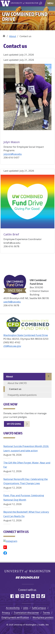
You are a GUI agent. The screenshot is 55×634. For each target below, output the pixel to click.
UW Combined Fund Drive (4, 35)
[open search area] (40, 3)
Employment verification (15, 617)
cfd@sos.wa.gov (12, 346)
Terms (46, 612)
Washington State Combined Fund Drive (25, 335)
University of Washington (6, 3)
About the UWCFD (17, 383)
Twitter (17, 596)
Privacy (6, 612)
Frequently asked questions (22, 394)
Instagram (22, 596)
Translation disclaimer (26, 612)
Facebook (12, 596)
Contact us (15, 389)
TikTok (43, 596)
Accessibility (13, 607)
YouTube (27, 596)
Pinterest (38, 596)
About (12, 36)
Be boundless (27, 577)
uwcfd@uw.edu (12, 301)
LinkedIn (33, 596)
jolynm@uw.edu (13, 154)
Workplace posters (43, 617)
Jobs (25, 607)
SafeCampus (39, 607)
